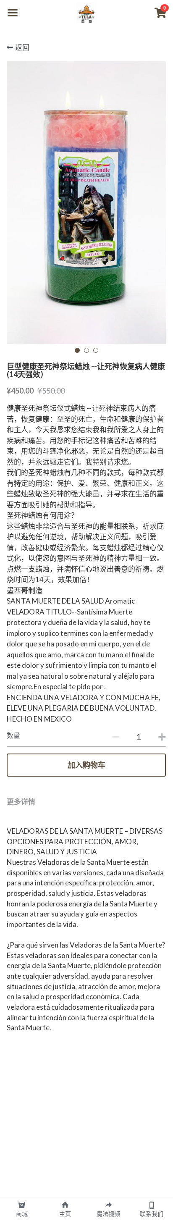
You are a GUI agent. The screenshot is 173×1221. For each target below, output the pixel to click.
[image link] (86, 12)
